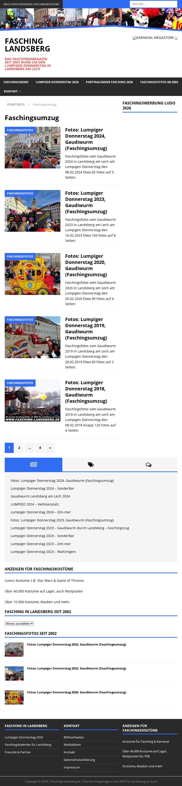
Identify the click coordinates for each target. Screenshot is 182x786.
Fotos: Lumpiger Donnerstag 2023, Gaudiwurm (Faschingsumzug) (86, 202)
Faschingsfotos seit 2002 (31, 633)
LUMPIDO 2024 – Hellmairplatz (35, 504)
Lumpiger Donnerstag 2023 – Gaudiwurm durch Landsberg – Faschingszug (70, 528)
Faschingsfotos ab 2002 (159, 82)
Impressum (72, 767)
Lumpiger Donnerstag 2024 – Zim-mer (41, 512)
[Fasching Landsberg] (91, 28)
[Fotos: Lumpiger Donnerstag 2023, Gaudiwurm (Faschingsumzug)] (14, 673)
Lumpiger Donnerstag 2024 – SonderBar (42, 488)
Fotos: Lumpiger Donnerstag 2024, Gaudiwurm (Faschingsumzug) (86, 138)
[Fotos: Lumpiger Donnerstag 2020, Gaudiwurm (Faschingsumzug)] (14, 697)
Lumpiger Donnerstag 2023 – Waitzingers (43, 551)
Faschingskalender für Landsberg (28, 744)
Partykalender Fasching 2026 (109, 82)
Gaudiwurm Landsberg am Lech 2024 (40, 496)
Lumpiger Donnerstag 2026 (57, 82)
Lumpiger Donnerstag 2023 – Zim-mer (41, 544)
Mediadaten (72, 744)
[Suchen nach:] (153, 3)
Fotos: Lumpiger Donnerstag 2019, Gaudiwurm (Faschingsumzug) (86, 328)
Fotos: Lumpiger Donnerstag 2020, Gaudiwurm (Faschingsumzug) (86, 265)
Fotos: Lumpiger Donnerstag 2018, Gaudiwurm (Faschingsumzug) (86, 391)
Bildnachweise (74, 737)
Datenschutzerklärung (79, 760)
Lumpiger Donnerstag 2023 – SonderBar (42, 535)
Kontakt (11, 91)
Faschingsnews (16, 82)
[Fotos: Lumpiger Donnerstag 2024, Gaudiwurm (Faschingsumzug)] (14, 649)
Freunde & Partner (18, 752)
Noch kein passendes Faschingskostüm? (31, 4)
